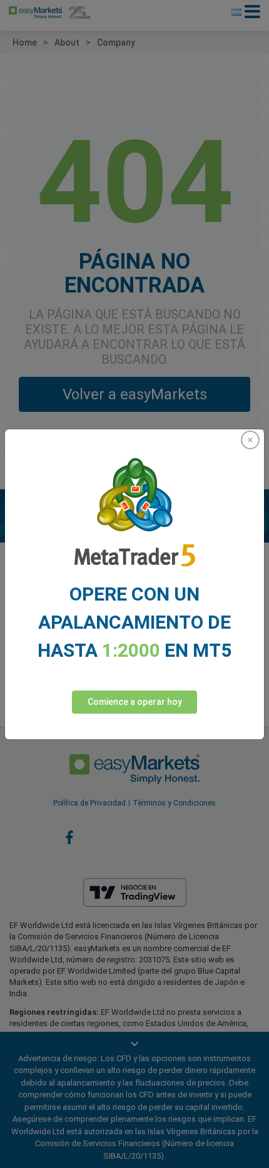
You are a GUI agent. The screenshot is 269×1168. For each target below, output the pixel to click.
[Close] (250, 440)
